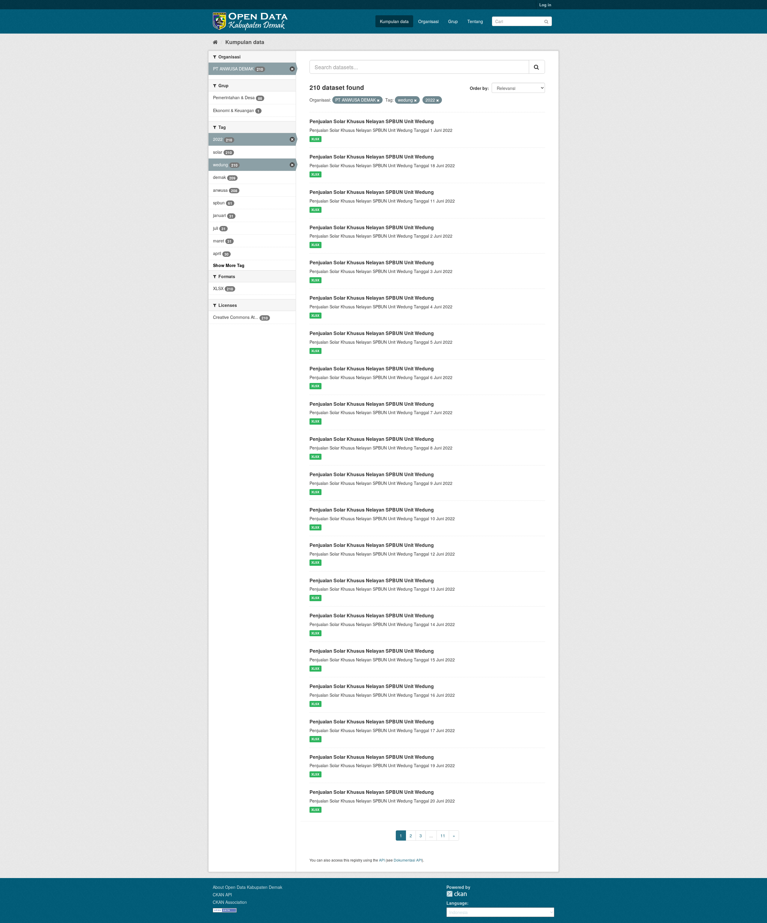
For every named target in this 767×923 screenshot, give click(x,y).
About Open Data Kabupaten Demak (247, 887)
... (431, 835)
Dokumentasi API (408, 859)
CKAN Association (230, 902)
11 (442, 835)
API (382, 859)
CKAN (456, 894)
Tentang (475, 21)
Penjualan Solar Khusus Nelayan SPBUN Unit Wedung (371, 121)
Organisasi (428, 21)
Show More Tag (228, 265)
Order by (478, 88)
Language (456, 903)
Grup (453, 21)
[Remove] (378, 100)
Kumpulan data (394, 21)
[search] (537, 67)
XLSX (315, 139)
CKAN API (222, 895)
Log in (545, 4)
